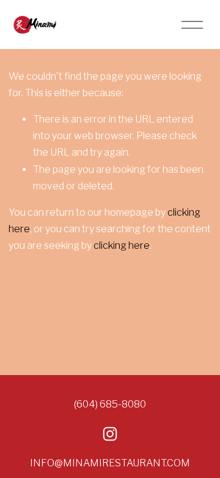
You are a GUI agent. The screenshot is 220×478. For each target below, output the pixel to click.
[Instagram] (110, 434)
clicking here (122, 245)
